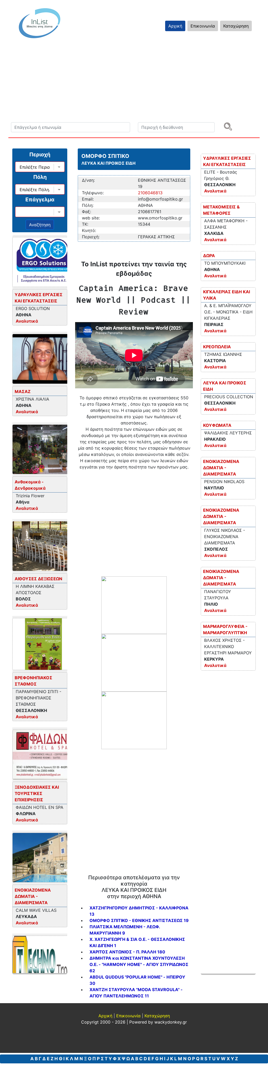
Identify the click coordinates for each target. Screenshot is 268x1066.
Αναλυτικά (27, 321)
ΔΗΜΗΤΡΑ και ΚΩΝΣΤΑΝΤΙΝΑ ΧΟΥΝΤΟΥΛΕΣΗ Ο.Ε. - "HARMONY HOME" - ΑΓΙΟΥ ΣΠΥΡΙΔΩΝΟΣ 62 (139, 964)
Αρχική (175, 26)
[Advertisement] (134, 522)
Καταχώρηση (236, 26)
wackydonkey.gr (170, 1022)
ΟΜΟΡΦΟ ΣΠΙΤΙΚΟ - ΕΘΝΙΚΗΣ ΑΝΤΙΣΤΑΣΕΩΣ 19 (139, 920)
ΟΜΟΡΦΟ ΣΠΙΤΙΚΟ (105, 156)
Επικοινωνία (203, 26)
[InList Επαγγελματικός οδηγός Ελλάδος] (39, 23)
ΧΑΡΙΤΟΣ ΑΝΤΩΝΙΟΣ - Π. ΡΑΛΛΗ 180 (127, 951)
